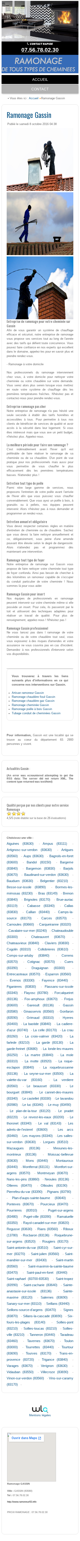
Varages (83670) (20, 1366)
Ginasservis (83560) (39, 1011)
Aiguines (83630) (20, 843)
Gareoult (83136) (40, 1005)
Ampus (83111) (55, 843)
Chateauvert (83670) (48, 937)
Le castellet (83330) (36, 1098)
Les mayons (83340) (37, 1136)
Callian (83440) (38, 912)
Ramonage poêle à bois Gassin (32, 709)
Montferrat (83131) (36, 1167)
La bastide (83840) (37, 1024)
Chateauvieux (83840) (23, 943)
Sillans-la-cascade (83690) (42, 1316)
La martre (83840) (39, 1055)
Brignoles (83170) (37, 899)
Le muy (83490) (59, 1105)
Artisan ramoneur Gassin (28, 692)
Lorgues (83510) (55, 1142)
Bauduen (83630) (20, 881)
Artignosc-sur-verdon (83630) (29, 850)
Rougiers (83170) (55, 1241)
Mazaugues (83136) (23, 1148)
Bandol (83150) (39, 862)
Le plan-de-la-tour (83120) (30, 1111)
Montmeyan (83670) (52, 1173)
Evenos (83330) (22, 980)
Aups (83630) (34, 856)
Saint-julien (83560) (45, 1254)
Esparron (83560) (58, 974)
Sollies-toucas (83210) (40, 1328)
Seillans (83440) (58, 1303)
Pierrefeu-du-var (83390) (24, 1192)
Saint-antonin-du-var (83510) (27, 1247)
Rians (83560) (47, 1229)
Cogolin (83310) (19, 949)
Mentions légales (40, 1415)
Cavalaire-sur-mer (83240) (27, 930)
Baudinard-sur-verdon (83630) (46, 875)
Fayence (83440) (55, 980)
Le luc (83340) (32, 1105)
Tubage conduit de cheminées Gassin (36, 713)
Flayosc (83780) (36, 993)
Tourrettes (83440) (40, 1347)
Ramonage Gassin (29, 114)
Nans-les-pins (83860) (23, 1179)
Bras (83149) (48, 893)
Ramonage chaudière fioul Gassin (33, 696)
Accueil (33, 98)
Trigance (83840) (55, 1359)
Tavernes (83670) (41, 1341)
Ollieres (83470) (19, 1185)
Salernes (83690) (54, 1297)
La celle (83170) (45, 1030)
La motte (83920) (38, 1061)
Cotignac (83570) (41, 962)
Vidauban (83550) (20, 1372)
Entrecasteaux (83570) (23, 974)
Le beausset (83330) (44, 1086)
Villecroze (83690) (54, 1372)
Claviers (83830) (57, 943)
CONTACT (40, 89)
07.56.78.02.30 (40, 50)
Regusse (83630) (19, 1229)
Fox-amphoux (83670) (41, 999)
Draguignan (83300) (48, 968)
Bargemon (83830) (40, 868)
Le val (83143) (49, 1123)
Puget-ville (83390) (37, 1216)
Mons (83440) (37, 1160)
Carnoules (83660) (20, 924)
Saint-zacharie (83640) (40, 1285)
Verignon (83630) (54, 1366)
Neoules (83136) (57, 1179)
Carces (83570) (54, 918)
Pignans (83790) (59, 1192)
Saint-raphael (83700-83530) (28, 1279)
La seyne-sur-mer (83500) (44, 1073)
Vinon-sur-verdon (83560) (25, 1378)
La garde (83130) (49, 1042)
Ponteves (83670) (20, 1204)
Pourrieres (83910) (22, 1210)
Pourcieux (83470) (54, 1204)
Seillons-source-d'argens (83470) (31, 1310)
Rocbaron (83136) (36, 1235)
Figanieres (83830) (21, 986)
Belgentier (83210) (54, 881)
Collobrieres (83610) (53, 949)
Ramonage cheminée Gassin (30, 705)
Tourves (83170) (38, 1353)
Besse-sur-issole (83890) (26, 887)
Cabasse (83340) (41, 906)
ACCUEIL (40, 79)
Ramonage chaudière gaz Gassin (33, 700)
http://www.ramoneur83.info (21, 1501)
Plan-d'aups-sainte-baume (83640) (39, 1198)
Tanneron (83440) (42, 1335)
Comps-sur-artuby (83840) (28, 955)
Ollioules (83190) (54, 1185)
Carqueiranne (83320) (55, 924)
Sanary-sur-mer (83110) (24, 1303)
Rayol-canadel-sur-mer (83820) (46, 1223)
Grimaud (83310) (40, 1017)
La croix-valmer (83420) (44, 1036)
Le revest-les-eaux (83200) (44, 1117)
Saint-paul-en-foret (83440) (47, 1272)
